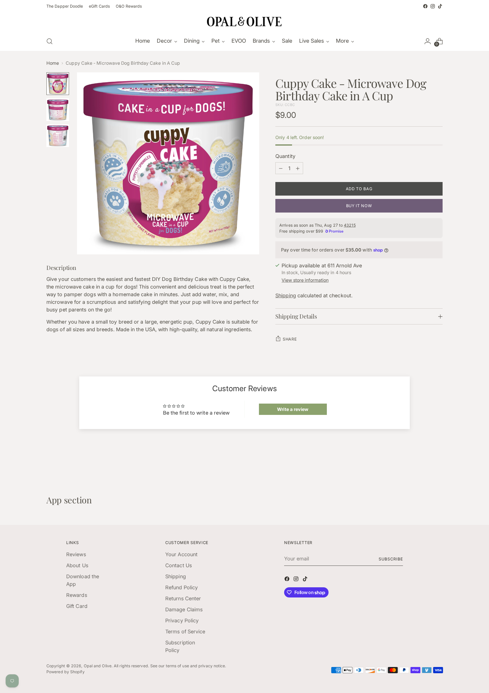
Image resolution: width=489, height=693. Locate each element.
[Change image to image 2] (57, 109)
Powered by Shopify (65, 671)
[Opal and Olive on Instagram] (432, 6)
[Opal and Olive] (244, 21)
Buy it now (359, 205)
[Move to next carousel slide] (438, 464)
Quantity (285, 156)
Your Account (181, 554)
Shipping (285, 295)
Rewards (76, 595)
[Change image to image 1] (57, 83)
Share (290, 339)
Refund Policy (181, 587)
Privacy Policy (182, 620)
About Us (77, 565)
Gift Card (76, 606)
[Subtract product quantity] (281, 168)
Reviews (76, 554)
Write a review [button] (292, 409)
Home (52, 63)
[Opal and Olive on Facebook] (425, 6)
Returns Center (183, 598)
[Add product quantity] (298, 168)
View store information (305, 280)
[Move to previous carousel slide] (425, 464)
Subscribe (391, 558)
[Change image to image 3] (57, 135)
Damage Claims (184, 609)
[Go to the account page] (427, 41)
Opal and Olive (97, 665)
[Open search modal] (49, 41)
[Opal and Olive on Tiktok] (440, 6)
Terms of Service (185, 631)
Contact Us (178, 565)
